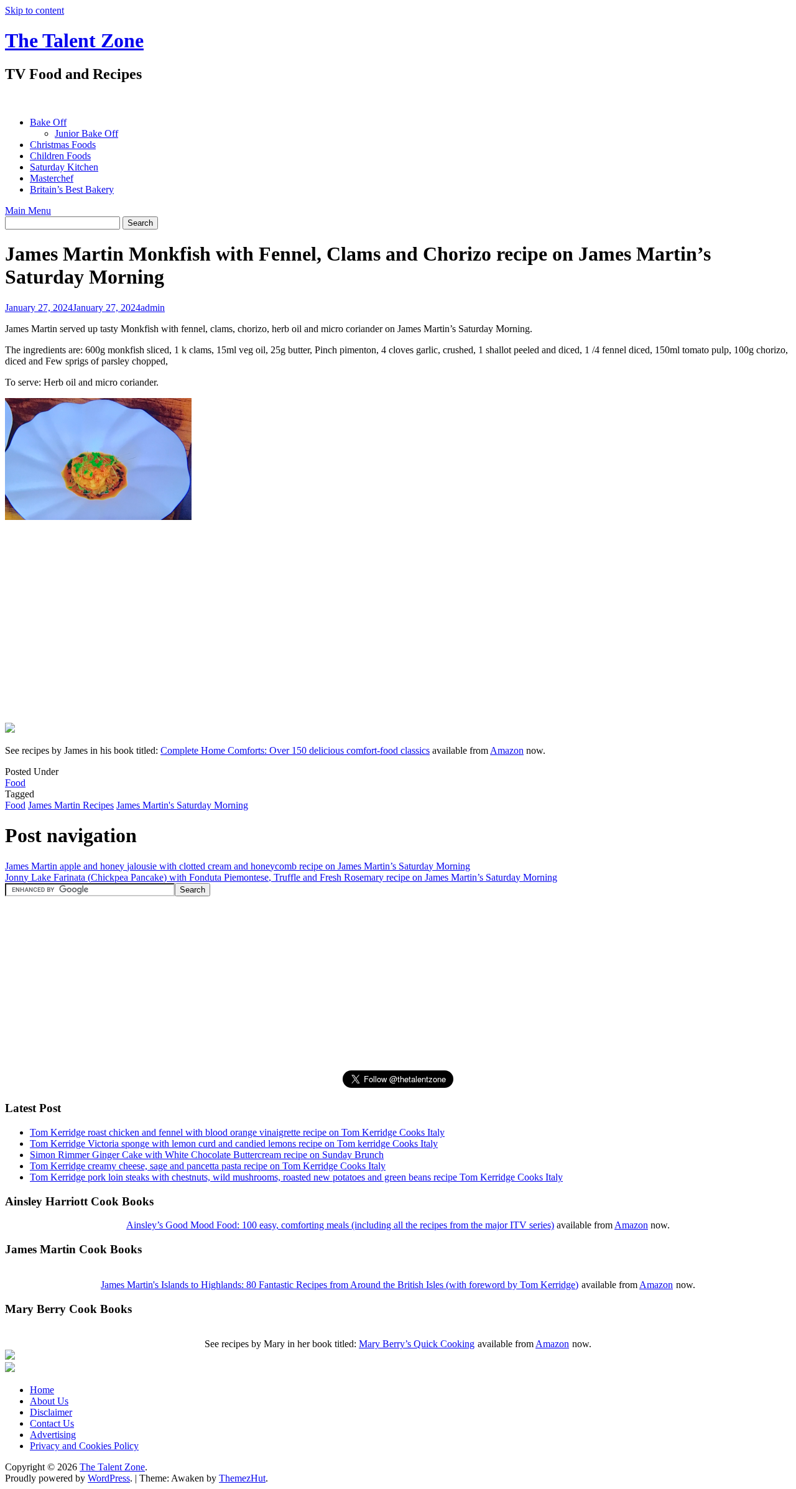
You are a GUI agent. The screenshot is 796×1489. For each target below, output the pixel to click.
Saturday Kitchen (64, 167)
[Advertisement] (231, 99)
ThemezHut (242, 1478)
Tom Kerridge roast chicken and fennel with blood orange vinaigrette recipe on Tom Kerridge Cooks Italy (237, 1132)
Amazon (507, 750)
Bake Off (48, 122)
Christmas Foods (63, 144)
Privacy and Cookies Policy (84, 1445)
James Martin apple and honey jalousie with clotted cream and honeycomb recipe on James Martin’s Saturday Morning (237, 866)
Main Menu (28, 210)
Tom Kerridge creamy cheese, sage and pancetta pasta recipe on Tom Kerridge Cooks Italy (208, 1166)
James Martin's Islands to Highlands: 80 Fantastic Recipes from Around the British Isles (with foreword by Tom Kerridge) (339, 1284)
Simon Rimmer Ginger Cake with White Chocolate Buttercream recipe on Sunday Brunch (207, 1154)
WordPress (109, 1478)
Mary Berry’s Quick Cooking (416, 1343)
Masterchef (51, 178)
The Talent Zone (74, 40)
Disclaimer (51, 1412)
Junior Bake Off (86, 133)
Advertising (53, 1434)
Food (15, 782)
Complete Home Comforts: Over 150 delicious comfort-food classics (295, 750)
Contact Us (52, 1423)
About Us (49, 1401)
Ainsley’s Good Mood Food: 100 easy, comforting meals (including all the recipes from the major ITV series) (340, 1225)
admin (153, 307)
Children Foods (60, 156)
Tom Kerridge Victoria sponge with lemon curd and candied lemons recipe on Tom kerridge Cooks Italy (234, 1143)
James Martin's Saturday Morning (182, 805)
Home (42, 1390)
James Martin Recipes (71, 805)
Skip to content (34, 10)
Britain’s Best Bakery (72, 189)
